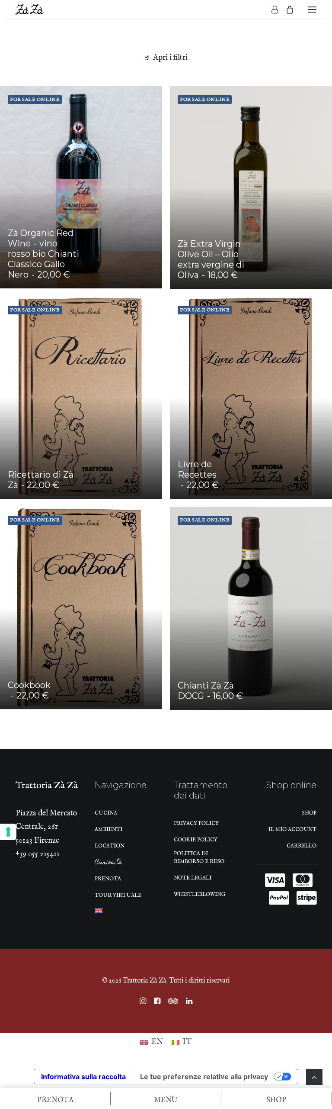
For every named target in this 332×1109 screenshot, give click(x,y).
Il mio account (292, 829)
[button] (312, 9)
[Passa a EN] (98, 913)
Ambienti (108, 829)
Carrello (301, 846)
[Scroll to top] (314, 1077)
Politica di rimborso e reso (199, 857)
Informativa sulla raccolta (83, 1076)
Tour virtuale (118, 895)
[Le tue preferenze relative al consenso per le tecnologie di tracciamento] (8, 832)
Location (109, 846)
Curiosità (108, 863)
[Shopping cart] (286, 9)
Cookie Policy (195, 840)
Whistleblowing (200, 894)
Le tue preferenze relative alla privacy (204, 1076)
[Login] (271, 9)
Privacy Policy (196, 823)
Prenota (108, 879)
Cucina (106, 813)
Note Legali (192, 878)
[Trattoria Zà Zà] (30, 9)
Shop (309, 813)
